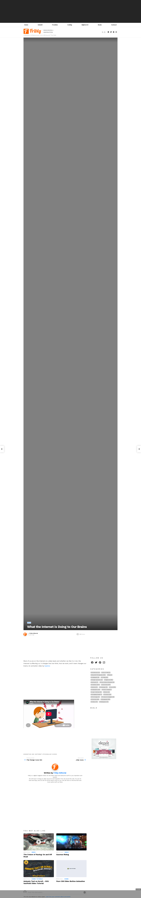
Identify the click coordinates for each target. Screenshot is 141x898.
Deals (100, 25)
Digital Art (85, 25)
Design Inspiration (97, 679)
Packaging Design (97, 694)
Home (26, 25)
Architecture (96, 672)
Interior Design (107, 689)
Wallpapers (104, 701)
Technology (47, 754)
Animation (27, 754)
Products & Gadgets (108, 697)
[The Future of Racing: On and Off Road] (39, 841)
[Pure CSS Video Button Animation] (71, 868)
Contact (114, 25)
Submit (40, 25)
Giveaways (103, 687)
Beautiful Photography (98, 675)
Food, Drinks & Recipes (107, 682)
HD (33, 754)
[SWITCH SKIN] (104, 32)
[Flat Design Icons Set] (2, 449)
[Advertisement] (71, 11)
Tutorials (39, 879)
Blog (110, 675)
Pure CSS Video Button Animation (70, 881)
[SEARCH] (102, 32)
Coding (69, 25)
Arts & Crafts (106, 672)
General (94, 687)
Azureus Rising (62, 855)
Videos (33, 852)
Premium (108, 694)
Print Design (96, 697)
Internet (39, 754)
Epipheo (47, 666)
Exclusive (95, 682)
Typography (106, 699)
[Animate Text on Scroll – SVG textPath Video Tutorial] (39, 868)
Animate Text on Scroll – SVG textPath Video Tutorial (36, 882)
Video (55, 754)
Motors (107, 692)
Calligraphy (95, 677)
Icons (113, 687)
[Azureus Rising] (71, 841)
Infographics (96, 689)
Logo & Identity (97, 692)
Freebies (55, 25)
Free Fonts (106, 684)
